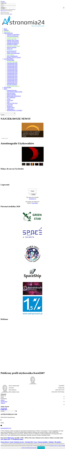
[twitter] (2, 409)
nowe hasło (35, 203)
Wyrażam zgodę (41, 447)
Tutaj (11, 14)
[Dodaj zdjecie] (5, 409)
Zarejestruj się (32, 198)
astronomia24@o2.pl (6, 428)
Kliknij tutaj (3, 10)
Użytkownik (4, 408)
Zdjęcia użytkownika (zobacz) (4, 401)
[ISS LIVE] (6, 409)
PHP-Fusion (10, 438)
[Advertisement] (12, 346)
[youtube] (3, 409)
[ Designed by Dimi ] (17, 439)
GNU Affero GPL (5, 439)
